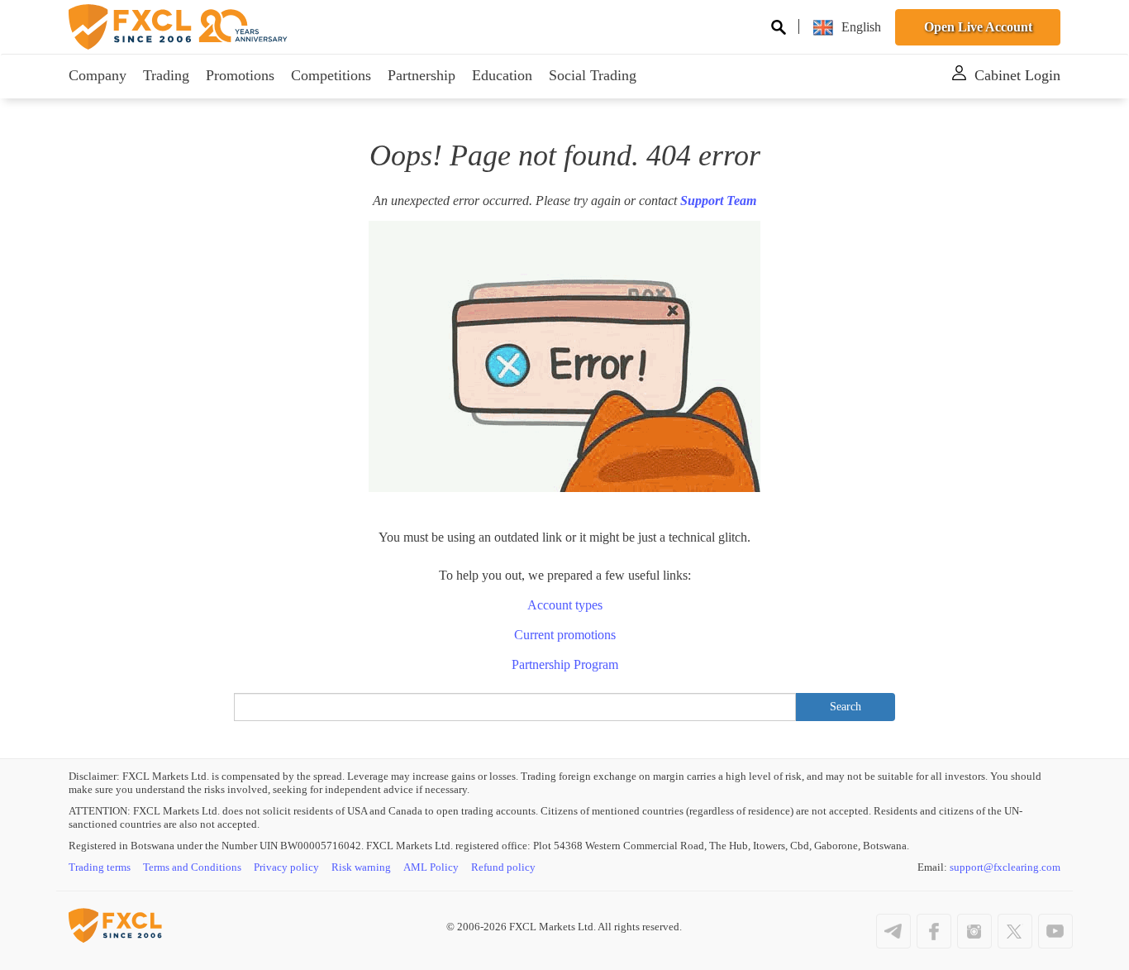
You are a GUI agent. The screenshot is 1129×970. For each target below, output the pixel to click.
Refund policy (503, 867)
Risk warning (361, 867)
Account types (565, 605)
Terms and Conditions (192, 867)
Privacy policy (286, 867)
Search (845, 706)
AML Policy (431, 867)
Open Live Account (978, 27)
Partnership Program (565, 664)
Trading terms (100, 867)
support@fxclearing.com (1005, 867)
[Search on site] (778, 29)
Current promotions (565, 635)
